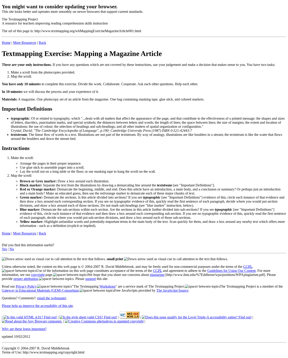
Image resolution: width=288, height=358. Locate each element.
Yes (4, 249)
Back (42, 43)
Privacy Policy (26, 286)
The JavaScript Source (172, 290)
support (90, 279)
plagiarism (157, 275)
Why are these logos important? (24, 329)
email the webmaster (51, 298)
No (11, 249)
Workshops (107, 286)
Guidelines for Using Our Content (231, 271)
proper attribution (26, 279)
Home (6, 43)
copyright (38, 275)
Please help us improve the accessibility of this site (37, 306)
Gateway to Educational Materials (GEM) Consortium (40, 290)
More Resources (24, 43)
